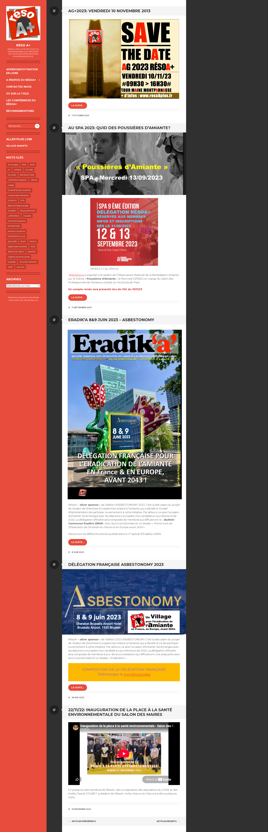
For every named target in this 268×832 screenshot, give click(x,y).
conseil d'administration (18, 195)
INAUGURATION (27, 211)
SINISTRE (32, 251)
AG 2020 (12, 175)
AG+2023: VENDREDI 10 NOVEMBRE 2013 (109, 11)
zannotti (20, 267)
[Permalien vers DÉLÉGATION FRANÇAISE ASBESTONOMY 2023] (124, 602)
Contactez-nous (18, 86)
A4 (9, 170)
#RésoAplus (76, 275)
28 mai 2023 (78, 697)
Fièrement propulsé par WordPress (23, 297)
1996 (24, 164)
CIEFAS (34, 180)
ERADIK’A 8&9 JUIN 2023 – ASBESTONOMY (111, 319)
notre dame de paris (16, 221)
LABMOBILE (13, 216)
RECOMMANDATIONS (20, 110)
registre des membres (17, 246)
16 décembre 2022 (81, 809)
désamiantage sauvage (18, 205)
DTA (22, 200)
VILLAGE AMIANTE (16, 145)
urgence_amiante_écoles (19, 257)
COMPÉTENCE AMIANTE (19, 190)
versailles (12, 262)
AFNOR (17, 170)
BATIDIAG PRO (27, 175)
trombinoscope (137, 674)
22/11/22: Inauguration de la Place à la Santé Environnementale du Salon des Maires (120, 712)
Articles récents (166, 821)
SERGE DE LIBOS (16, 251)
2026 (32, 164)
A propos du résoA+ (21, 79)
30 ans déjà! (13, 164)
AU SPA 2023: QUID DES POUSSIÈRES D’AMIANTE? (119, 127)
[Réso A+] (23, 23)
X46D (10, 267)
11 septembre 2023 (82, 307)
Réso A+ (23, 45)
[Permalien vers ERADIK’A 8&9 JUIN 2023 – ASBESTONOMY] (124, 412)
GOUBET (12, 211)
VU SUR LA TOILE (17, 93)
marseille (27, 216)
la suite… (77, 105)
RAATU (33, 241)
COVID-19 (12, 200)
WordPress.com (31, 300)
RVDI (33, 246)
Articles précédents (84, 821)
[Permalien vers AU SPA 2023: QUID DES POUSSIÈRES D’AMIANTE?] (124, 163)
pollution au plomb (16, 231)
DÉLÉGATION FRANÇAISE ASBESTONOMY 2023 (116, 564)
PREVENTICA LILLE (16, 236)
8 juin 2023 (78, 552)
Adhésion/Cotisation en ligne (22, 71)
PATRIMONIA (14, 226)
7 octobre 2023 (80, 115)
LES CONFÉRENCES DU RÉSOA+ (21, 102)
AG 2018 (29, 170)
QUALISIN (12, 241)
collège (11, 185)
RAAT (23, 241)
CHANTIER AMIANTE (17, 180)
